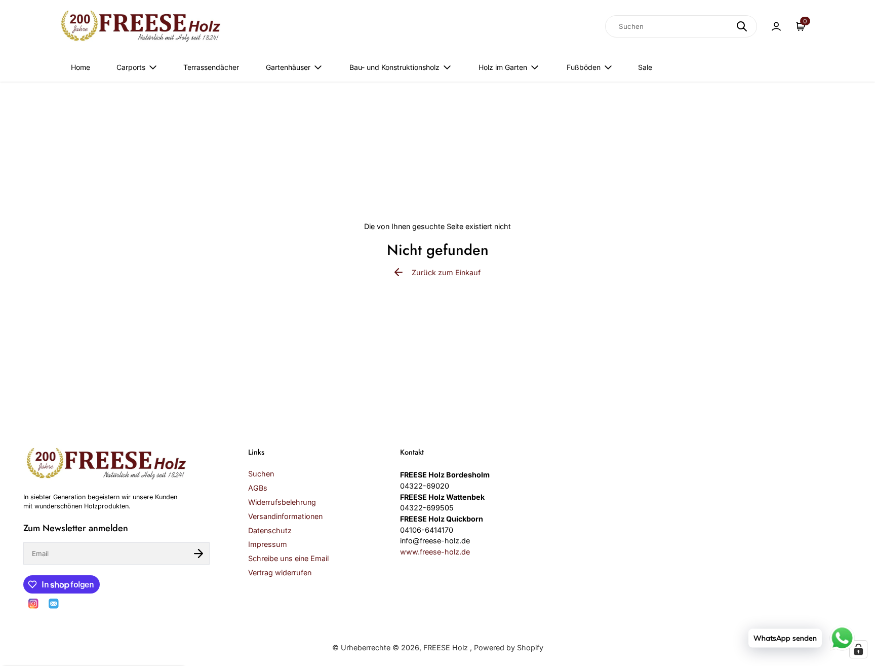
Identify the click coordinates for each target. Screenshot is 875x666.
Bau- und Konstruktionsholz (394, 67)
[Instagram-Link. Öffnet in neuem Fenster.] (33, 604)
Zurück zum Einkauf (446, 272)
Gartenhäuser (288, 67)
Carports (130, 67)
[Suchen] (742, 26)
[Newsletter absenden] (198, 553)
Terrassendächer (211, 67)
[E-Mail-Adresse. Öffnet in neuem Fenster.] (54, 604)
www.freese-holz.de (435, 551)
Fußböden (584, 67)
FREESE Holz (446, 647)
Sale (645, 67)
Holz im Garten (503, 67)
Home (80, 67)
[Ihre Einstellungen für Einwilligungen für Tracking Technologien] (858, 649)
